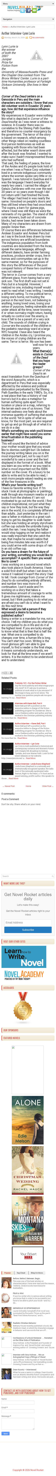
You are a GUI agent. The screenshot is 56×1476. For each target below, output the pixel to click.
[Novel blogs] (22, 1024)
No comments (38, 38)
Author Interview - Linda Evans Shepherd (32, 764)
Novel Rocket (36, 1470)
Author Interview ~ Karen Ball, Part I (30, 723)
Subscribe (28, 929)
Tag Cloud (21, 1273)
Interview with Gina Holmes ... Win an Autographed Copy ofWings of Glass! (29, 1356)
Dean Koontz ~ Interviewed (24, 1369)
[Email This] (2, 672)
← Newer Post (8, 786)
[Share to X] (8, 672)
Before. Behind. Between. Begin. (26, 1278)
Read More (21, 697)
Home (5, 26)
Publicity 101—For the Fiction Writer (30, 683)
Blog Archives (37, 1273)
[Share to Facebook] (11, 672)
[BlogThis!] (5, 672)
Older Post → (48, 786)
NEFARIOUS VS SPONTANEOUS (26, 1308)
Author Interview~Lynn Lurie (18, 33)
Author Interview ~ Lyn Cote (27, 743)
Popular (7, 1273)
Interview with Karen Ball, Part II (28, 703)
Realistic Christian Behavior (24, 1323)
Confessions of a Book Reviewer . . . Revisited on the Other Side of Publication (32, 1339)
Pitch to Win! (18, 1293)
